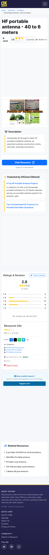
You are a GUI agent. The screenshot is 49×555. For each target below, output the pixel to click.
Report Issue (12, 365)
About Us (5, 521)
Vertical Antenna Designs (14, 350)
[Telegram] (23, 340)
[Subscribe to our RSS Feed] (19, 546)
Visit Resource (23, 162)
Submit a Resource (9, 537)
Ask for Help (6, 515)
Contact (4, 524)
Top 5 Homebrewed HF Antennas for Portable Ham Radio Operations (22, 206)
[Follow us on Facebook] (11, 546)
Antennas (11, 10)
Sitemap (4, 518)
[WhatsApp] (19, 340)
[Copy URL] (27, 340)
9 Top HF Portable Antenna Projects (22, 183)
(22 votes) (30, 40)
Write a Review (39, 275)
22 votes (15, 333)
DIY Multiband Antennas (13, 352)
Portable (20, 10)
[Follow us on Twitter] (4, 546)
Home (3, 10)
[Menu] (45, 4)
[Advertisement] (24, 72)
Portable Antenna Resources (15, 347)
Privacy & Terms (8, 527)
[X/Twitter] (15, 340)
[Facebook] (11, 340)
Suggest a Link (24, 383)
